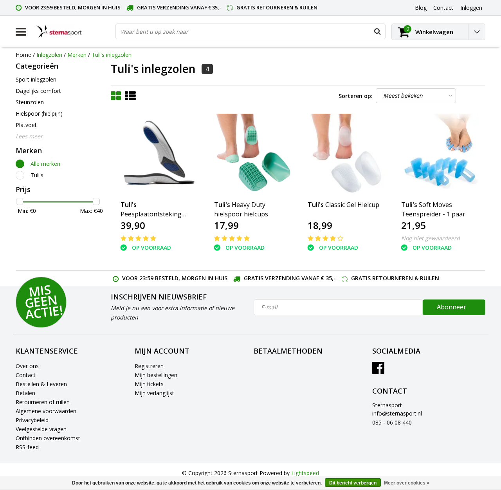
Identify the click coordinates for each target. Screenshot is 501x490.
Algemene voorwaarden (46, 411)
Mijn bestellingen (156, 375)
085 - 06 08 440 (392, 422)
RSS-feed (27, 447)
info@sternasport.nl (397, 413)
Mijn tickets (149, 384)
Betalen (25, 393)
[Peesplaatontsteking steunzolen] (158, 155)
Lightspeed (305, 473)
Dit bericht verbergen (353, 483)
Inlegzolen (49, 54)
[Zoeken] (377, 31)
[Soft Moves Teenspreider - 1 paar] (438, 155)
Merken (77, 54)
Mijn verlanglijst (154, 393)
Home (23, 54)
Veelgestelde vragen (41, 429)
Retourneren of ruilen (43, 402)
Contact (26, 375)
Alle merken (45, 163)
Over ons (27, 366)
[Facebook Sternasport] (378, 370)
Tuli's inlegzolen (112, 54)
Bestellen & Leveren (41, 384)
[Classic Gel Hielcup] (345, 155)
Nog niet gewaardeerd (430, 238)
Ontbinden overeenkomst (48, 438)
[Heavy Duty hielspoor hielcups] (251, 155)
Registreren (149, 366)
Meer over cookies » (406, 483)
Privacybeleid (32, 420)
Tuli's (37, 175)
